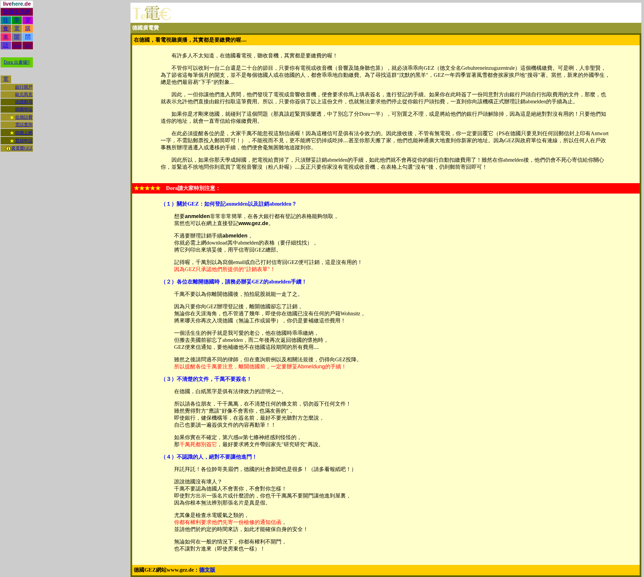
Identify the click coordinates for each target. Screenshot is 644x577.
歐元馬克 (24, 94)
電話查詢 (24, 124)
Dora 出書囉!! (17, 62)
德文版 (207, 570)
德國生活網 (16, 11)
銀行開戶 (24, 87)
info (28, 45)
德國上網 (24, 132)
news (17, 45)
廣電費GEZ (22, 148)
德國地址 (24, 109)
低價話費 (24, 117)
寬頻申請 (24, 140)
